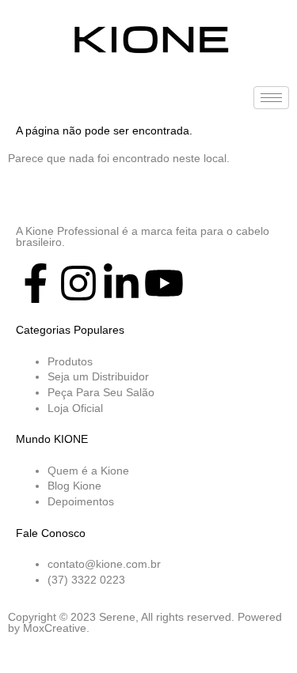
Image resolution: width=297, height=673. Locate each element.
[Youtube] (164, 283)
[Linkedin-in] (121, 283)
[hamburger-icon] (271, 97)
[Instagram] (78, 283)
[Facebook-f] (35, 283)
